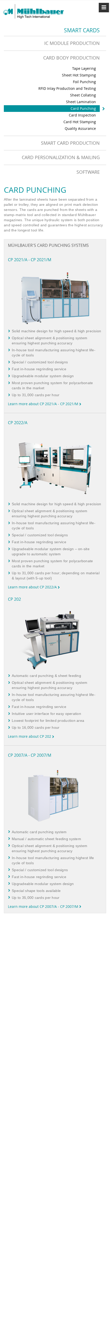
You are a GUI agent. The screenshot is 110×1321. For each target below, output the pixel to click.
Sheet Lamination (81, 101)
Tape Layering (84, 68)
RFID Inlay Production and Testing (67, 88)
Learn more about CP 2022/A (33, 587)
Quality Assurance (80, 128)
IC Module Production (72, 43)
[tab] (55, 43)
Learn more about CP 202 (30, 736)
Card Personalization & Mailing (61, 157)
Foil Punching (84, 81)
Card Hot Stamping (79, 121)
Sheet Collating (83, 95)
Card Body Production (71, 58)
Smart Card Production (70, 143)
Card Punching (83, 108)
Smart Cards (82, 30)
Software (88, 172)
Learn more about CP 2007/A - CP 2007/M (43, 906)
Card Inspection (82, 115)
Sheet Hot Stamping (79, 75)
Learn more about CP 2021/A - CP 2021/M (43, 403)
